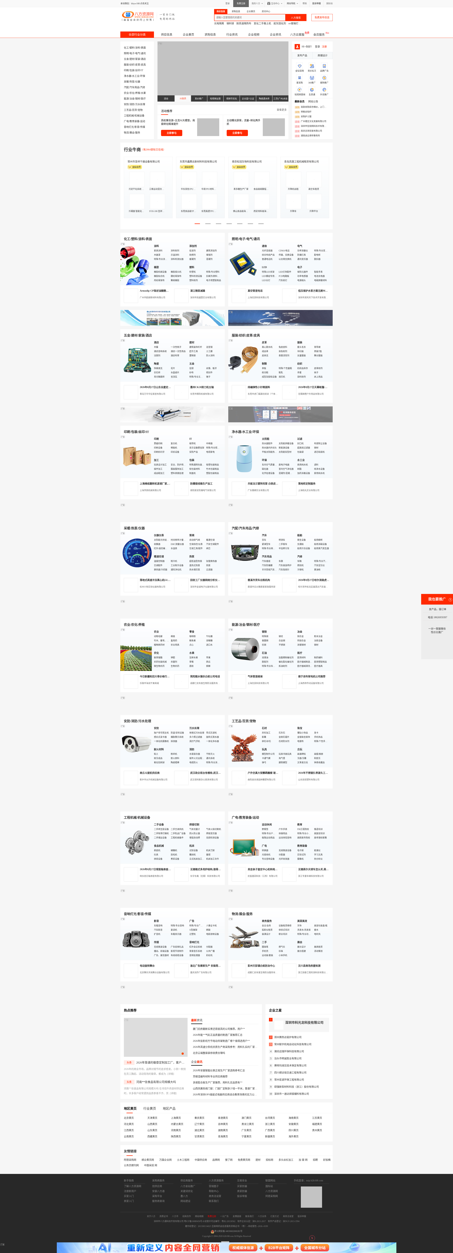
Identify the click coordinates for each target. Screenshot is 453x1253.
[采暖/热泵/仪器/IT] (136, 552)
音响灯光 (129, 127)
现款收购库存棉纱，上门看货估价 (311, 107)
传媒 (142, 127)
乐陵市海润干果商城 (149, 683)
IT (142, 70)
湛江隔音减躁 (197, 290)
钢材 (137, 98)
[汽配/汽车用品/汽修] (244, 552)
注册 (324, 46)
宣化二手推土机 (262, 23)
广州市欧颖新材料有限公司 (152, 297)
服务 (137, 132)
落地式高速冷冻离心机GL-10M (157, 580)
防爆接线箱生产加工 (201, 483)
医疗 (143, 98)
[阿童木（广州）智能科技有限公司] (172, 614)
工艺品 (127, 110)
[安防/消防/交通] (136, 745)
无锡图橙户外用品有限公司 (311, 394)
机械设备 (139, 115)
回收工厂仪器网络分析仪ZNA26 (207, 580)
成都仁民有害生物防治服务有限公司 (207, 683)
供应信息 (166, 34)
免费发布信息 (322, 17)
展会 (132, 132)
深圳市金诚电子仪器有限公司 (204, 587)
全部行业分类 (137, 34)
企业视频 (253, 34)
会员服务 (319, 34)
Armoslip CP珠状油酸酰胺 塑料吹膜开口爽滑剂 (166, 290)
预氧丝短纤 (303, 112)
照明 (126, 53)
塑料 (132, 47)
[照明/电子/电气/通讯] (244, 263)
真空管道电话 (255, 290)
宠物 (140, 110)
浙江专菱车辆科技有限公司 (311, 876)
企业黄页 (188, 34)
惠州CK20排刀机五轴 (202, 387)
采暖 (126, 81)
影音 (136, 127)
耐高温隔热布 (243, 23)
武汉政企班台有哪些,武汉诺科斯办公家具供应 (215, 773)
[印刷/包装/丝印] (136, 456)
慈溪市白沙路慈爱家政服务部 (261, 587)
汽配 (126, 87)
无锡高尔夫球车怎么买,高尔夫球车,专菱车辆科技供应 (327, 869)
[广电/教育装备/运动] (244, 842)
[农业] (136, 649)
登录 (227, 3)
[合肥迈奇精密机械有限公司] (172, 903)
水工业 (135, 76)
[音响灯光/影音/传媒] (136, 938)
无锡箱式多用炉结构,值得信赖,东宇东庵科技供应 (217, 869)
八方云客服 (297, 34)
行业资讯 (232, 34)
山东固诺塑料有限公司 (308, 779)
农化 (132, 93)
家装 (137, 59)
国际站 (329, 3)
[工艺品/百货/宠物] (244, 745)
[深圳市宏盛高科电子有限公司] (280, 710)
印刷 (126, 70)
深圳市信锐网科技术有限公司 (311, 126)
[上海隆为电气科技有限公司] (280, 614)
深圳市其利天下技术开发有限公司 (314, 297)
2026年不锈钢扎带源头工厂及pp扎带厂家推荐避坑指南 (328, 773)
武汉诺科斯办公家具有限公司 (204, 779)
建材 (132, 59)
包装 (132, 70)
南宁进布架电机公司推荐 (311, 676)
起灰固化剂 (280, 23)
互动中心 (275, 3)
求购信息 (210, 34)
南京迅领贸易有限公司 (308, 131)
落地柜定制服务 (307, 483)
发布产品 (302, 55)
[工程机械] (136, 842)
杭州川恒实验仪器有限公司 (152, 587)
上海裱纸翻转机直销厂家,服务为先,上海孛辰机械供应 (169, 483)
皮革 (137, 64)
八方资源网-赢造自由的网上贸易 (148, 16)
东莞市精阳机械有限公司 (202, 394)
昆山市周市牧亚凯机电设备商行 (197, 161)
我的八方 (256, 3)
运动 (142, 121)
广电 (126, 121)
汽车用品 (134, 87)
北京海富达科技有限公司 (245, 161)
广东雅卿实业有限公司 (258, 490)
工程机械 (129, 115)
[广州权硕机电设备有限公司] (280, 325)
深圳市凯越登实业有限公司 (203, 297)
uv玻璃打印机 (295, 23)
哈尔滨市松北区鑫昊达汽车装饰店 (314, 587)
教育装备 (134, 121)
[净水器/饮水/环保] (244, 456)
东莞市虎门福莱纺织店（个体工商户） (266, 394)
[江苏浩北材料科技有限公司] (280, 518)
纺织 (132, 64)
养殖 (137, 93)
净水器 (127, 76)
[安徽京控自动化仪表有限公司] (280, 807)
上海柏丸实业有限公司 (308, 490)
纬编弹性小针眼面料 (259, 387)
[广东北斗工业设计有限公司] (172, 421)
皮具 (143, 64)
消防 (132, 104)
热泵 (132, 81)
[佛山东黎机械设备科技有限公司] (172, 325)
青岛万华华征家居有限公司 (152, 394)
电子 (132, 53)
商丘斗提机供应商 (150, 773)
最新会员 (300, 101)
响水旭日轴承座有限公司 (151, 876)
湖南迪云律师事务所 (307, 135)
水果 (143, 93)
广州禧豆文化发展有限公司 (310, 121)
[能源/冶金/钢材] (244, 649)
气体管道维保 (255, 676)
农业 (126, 93)
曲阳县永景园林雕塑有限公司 (261, 779)
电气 (137, 53)
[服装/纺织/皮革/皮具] (244, 360)
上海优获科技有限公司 (258, 297)
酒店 (143, 59)
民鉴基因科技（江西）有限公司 (262, 876)
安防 (126, 104)
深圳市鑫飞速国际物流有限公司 (145, 161)
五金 (126, 59)
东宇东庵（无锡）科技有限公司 (205, 876)
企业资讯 (275, 34)
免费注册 (241, 3)
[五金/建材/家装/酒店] (136, 360)
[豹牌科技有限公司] (172, 518)
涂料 (137, 47)
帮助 (305, 3)
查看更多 (282, 109)
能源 (126, 98)
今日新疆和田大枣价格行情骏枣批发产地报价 (164, 676)
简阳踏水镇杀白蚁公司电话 (205, 676)
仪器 (137, 81)
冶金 (132, 98)
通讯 (143, 53)
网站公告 (313, 101)
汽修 (142, 87)
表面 (143, 47)
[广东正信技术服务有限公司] (280, 421)
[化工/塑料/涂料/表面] (136, 263)
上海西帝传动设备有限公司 (311, 683)
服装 (126, 64)
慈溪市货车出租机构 (259, 580)
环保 (142, 76)
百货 (134, 110)
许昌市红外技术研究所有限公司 (301, 161)
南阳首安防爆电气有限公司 (203, 490)
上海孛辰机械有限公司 (150, 490)
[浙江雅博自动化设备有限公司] (172, 807)
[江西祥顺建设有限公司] (172, 710)
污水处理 (140, 104)
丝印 (137, 70)
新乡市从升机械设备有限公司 (153, 779)
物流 (126, 132)
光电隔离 (219, 23)
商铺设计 (323, 55)
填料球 (230, 23)
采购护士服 (303, 116)
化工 (126, 47)
